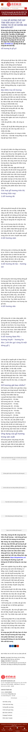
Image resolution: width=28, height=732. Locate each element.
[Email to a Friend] (15, 646)
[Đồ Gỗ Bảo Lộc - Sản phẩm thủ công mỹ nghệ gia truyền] (14, 4)
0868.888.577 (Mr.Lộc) (19, 684)
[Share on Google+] (18, 646)
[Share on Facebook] (10, 646)
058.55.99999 (10, 684)
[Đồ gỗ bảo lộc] (9, 677)
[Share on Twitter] (13, 646)
